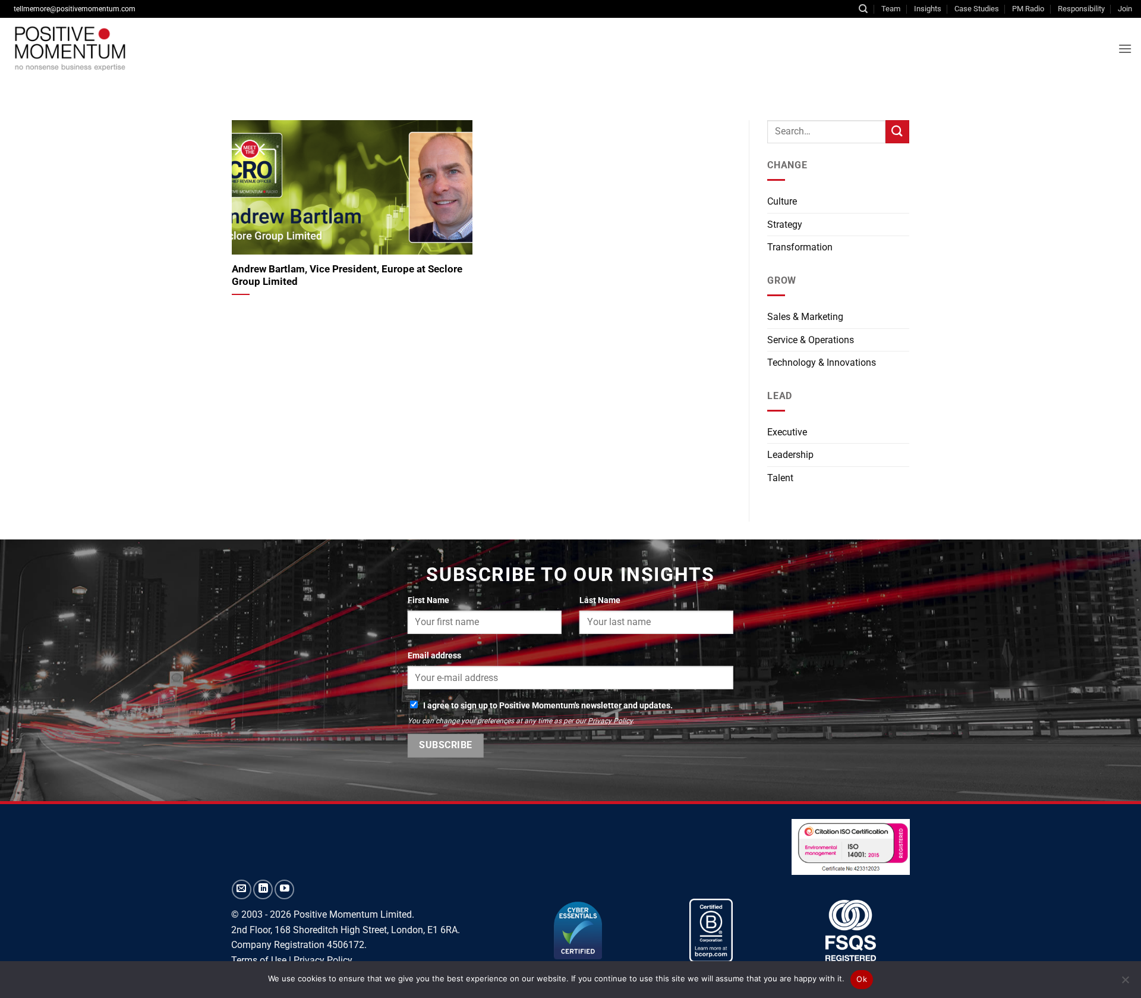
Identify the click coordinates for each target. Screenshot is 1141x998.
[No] (1125, 983)
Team (890, 8)
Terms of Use (258, 960)
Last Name (599, 600)
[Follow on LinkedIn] (263, 889)
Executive (787, 432)
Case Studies (976, 8)
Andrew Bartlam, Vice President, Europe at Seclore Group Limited (347, 275)
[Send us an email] (241, 889)
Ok (861, 979)
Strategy (784, 224)
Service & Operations (810, 340)
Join (1125, 8)
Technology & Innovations (821, 362)
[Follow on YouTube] (284, 889)
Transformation (800, 247)
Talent (780, 478)
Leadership (790, 454)
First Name (428, 600)
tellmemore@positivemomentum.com (74, 9)
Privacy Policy (610, 721)
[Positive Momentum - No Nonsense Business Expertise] (193, 48)
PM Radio (1028, 8)
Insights (927, 8)
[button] (1125, 48)
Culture (782, 201)
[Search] (863, 9)
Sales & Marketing (805, 316)
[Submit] (897, 131)
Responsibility (1081, 8)
